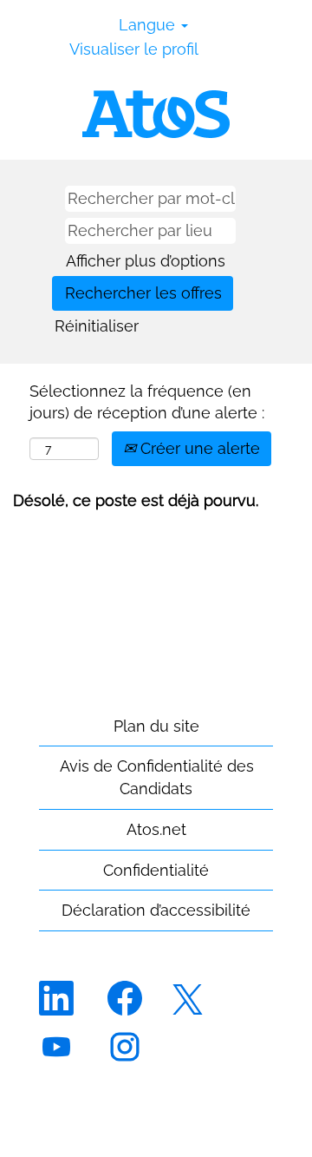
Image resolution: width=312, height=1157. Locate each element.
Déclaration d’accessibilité (156, 910)
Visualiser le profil (133, 49)
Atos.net (156, 829)
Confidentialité (156, 870)
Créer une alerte (198, 448)
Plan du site (156, 726)
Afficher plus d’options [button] (145, 261)
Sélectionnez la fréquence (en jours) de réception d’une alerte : (146, 402)
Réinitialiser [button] (97, 326)
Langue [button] (149, 25)
